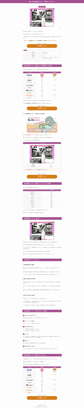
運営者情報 (39, 405)
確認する (54, 374)
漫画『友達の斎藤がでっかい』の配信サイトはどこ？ (42, 1)
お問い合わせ (44, 405)
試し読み (54, 74)
